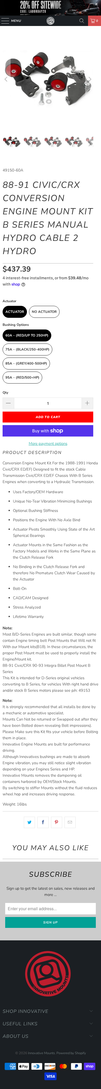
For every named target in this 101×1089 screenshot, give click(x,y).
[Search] (82, 21)
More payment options (48, 443)
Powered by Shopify (71, 1053)
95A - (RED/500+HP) (22, 377)
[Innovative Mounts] (50, 21)
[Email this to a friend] (70, 822)
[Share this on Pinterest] (56, 822)
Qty (5, 392)
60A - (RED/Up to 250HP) (26, 335)
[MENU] (2, 21)
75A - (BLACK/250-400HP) (27, 349)
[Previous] (6, 79)
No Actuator (44, 311)
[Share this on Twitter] (29, 822)
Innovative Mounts (41, 1053)
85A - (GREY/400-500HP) (26, 363)
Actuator (14, 311)
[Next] (89, 79)
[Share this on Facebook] (42, 822)
